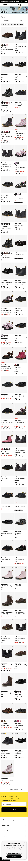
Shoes (2, 24)
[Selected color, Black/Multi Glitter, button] (15, 194)
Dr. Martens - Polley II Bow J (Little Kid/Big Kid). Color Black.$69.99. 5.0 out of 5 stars (7, 276)
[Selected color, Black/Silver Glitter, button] (2, 253)
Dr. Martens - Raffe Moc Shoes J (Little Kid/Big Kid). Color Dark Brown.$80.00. (20, 604)
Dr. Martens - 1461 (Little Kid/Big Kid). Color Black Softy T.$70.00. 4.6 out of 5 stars (7, 69)
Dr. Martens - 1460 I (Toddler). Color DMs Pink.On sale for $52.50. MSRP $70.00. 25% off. (7, 444)
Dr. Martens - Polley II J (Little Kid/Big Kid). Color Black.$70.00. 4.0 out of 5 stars (7, 190)
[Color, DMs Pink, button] (20, 721)
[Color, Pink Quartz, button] (9, 102)
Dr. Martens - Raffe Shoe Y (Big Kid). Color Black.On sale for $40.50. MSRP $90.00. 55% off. (7, 388)
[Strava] (13, 820)
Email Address (7, 804)
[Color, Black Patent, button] (4, 102)
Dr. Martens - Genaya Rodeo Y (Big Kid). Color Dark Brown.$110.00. (7, 687)
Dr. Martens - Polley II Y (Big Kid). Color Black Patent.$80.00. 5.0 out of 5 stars (20, 687)
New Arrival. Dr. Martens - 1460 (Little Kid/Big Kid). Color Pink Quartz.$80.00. (7, 578)
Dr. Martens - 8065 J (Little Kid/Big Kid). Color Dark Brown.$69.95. (7, 40)
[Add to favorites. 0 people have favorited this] (12, 28)
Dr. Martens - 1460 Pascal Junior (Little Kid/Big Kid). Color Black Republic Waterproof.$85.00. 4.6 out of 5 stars (7, 159)
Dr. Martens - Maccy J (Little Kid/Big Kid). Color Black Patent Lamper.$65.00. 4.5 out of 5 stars (20, 69)
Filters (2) (8, 20)
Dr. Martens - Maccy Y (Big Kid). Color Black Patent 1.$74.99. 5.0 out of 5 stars (20, 248)
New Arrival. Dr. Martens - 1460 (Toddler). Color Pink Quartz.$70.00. (20, 578)
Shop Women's (16, 12)
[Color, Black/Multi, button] (7, 224)
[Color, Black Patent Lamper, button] (9, 132)
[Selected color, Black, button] (2, 224)
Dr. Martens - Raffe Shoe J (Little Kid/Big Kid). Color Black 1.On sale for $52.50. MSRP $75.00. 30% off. (20, 98)
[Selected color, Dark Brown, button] (2, 45)
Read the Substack (21, 1)
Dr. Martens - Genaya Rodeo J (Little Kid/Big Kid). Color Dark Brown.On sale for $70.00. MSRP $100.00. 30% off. (7, 604)
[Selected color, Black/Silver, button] (2, 102)
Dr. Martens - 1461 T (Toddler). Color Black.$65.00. (7, 472)
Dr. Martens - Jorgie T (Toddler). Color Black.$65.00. (7, 552)
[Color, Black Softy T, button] (4, 45)
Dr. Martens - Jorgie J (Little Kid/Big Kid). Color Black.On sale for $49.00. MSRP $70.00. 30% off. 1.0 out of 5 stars (7, 416)
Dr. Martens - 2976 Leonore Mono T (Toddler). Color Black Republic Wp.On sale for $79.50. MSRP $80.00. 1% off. (20, 631)
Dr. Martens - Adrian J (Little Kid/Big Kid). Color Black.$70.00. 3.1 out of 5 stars (20, 331)
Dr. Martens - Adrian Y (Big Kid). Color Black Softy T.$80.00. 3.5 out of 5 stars (20, 388)
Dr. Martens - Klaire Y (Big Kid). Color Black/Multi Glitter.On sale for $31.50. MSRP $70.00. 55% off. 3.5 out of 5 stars (20, 190)
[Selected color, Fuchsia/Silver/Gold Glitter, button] (15, 365)
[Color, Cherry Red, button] (7, 102)
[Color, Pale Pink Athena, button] (18, 194)
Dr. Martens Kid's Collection (15, 24)
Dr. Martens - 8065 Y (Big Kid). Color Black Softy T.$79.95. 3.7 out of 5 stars (20, 716)
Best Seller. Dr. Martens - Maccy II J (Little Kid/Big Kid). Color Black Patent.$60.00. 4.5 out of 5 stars (20, 745)
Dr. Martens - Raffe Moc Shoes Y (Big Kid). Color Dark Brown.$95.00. (20, 658)
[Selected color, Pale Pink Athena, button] (15, 163)
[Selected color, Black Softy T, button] (15, 721)
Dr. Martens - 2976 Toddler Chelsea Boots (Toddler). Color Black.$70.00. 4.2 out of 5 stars (20, 276)
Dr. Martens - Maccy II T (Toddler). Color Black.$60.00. (7, 525)
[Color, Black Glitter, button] (4, 335)
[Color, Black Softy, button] (7, 253)
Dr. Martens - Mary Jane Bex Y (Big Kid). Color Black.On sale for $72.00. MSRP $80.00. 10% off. (20, 552)
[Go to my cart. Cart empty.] (21, 4)
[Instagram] (3, 820)
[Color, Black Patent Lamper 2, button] (7, 449)
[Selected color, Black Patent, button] (15, 691)
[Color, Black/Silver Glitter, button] (4, 449)
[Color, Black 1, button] (9, 224)
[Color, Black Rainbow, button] (18, 365)
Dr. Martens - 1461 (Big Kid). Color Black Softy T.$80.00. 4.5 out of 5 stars (20, 303)
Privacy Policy (17, 849)
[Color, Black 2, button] (4, 224)
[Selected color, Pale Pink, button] (2, 335)
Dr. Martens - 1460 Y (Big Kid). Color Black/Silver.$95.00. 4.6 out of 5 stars (7, 98)
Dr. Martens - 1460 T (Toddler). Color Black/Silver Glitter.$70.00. (7, 248)
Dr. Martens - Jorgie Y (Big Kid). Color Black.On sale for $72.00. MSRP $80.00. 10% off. (7, 499)
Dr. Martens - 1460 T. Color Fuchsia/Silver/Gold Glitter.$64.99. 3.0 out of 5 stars (20, 360)
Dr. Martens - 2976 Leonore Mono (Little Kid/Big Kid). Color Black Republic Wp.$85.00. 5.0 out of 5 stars (20, 444)
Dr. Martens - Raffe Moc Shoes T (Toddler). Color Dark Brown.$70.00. (7, 631)
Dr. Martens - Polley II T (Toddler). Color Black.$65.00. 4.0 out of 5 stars (7, 219)
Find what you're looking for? (13, 789)
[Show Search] (17, 4)
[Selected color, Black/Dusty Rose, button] (2, 132)
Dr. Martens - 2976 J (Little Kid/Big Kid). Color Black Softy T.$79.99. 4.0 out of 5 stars (20, 40)
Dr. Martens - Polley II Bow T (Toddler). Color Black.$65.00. (20, 525)
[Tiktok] (8, 820)
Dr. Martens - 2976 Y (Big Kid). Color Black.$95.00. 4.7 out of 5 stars (20, 219)
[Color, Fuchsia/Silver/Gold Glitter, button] (7, 45)
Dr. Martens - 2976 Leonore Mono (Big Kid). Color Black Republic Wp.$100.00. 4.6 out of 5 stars (20, 472)
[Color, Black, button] (18, 163)
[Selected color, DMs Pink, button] (2, 449)
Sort (21, 20)
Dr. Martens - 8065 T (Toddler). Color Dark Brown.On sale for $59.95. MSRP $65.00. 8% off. (7, 716)
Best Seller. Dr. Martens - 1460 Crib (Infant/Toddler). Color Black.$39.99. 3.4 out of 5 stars (7, 745)
